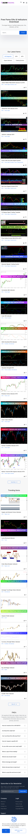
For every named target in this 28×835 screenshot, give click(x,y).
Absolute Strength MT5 (8, 367)
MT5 (2, 291)
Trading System (20, 162)
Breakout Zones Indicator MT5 (10, 393)
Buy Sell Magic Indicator (8, 667)
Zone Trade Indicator (7, 419)
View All (13, 704)
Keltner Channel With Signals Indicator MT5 (13, 471)
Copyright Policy (20, 808)
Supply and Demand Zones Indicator (11, 512)
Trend (6, 84)
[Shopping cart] (23, 3)
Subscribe (23, 791)
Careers (3, 804)
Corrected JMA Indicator (8, 290)
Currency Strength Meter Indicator (11, 641)
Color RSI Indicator (7, 316)
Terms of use (19, 804)
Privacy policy (19, 801)
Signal (8, 84)
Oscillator (12, 162)
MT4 (2, 84)
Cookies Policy (19, 806)
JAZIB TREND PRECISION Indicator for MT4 (13, 82)
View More (13, 482)
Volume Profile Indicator (8, 616)
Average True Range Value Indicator (11, 590)
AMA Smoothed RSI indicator (9, 342)
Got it (6, 831)
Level (15, 84)
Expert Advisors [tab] (8, 60)
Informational (11, 343)
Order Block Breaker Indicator (9, 564)
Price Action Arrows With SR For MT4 (11, 238)
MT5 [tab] (22, 56)
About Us (3, 801)
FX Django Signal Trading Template (11, 212)
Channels (12, 84)
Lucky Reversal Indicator (8, 538)
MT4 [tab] (16, 56)
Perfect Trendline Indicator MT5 (10, 445)
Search (23, 32)
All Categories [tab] (8, 56)
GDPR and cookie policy (18, 831)
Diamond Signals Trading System (10, 264)
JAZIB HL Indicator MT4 (8, 134)
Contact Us (3, 806)
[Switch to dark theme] (21, 2)
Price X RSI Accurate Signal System (11, 160)
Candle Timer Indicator (8, 693)
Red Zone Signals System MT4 (10, 186)
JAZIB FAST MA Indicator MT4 (10, 108)
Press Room (4, 808)
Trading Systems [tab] (20, 60)
